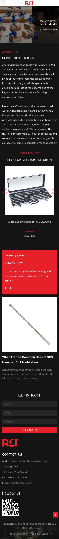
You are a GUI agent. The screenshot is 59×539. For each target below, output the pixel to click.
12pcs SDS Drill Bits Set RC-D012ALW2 (29, 221)
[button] (5, 191)
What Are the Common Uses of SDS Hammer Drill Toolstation (27, 359)
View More (29, 236)
